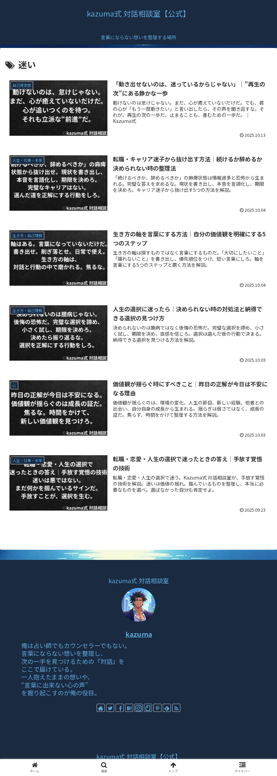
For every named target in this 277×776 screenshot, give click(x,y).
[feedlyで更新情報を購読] (167, 708)
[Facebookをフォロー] (120, 708)
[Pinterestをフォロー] (157, 708)
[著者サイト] (101, 708)
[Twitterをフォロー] (110, 708)
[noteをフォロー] (148, 708)
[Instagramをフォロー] (138, 708)
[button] (256, 644)
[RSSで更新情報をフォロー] (176, 708)
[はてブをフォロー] (129, 708)
